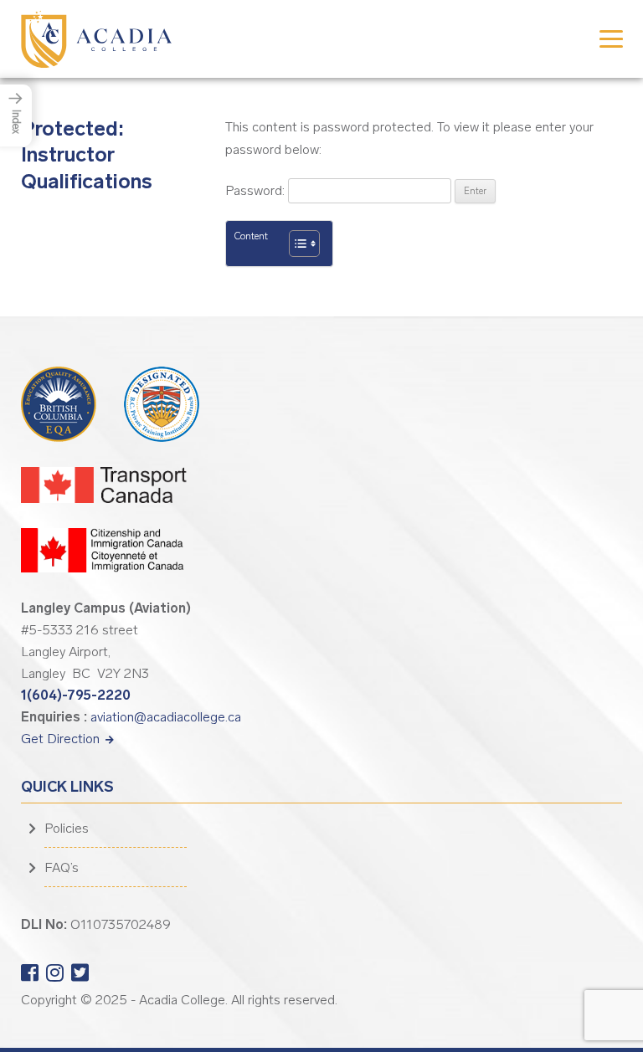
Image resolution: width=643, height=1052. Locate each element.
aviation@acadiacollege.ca (165, 717)
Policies (66, 828)
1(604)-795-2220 (76, 695)
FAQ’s (61, 867)
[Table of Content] (304, 243)
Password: (256, 190)
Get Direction (62, 739)
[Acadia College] (96, 38)
